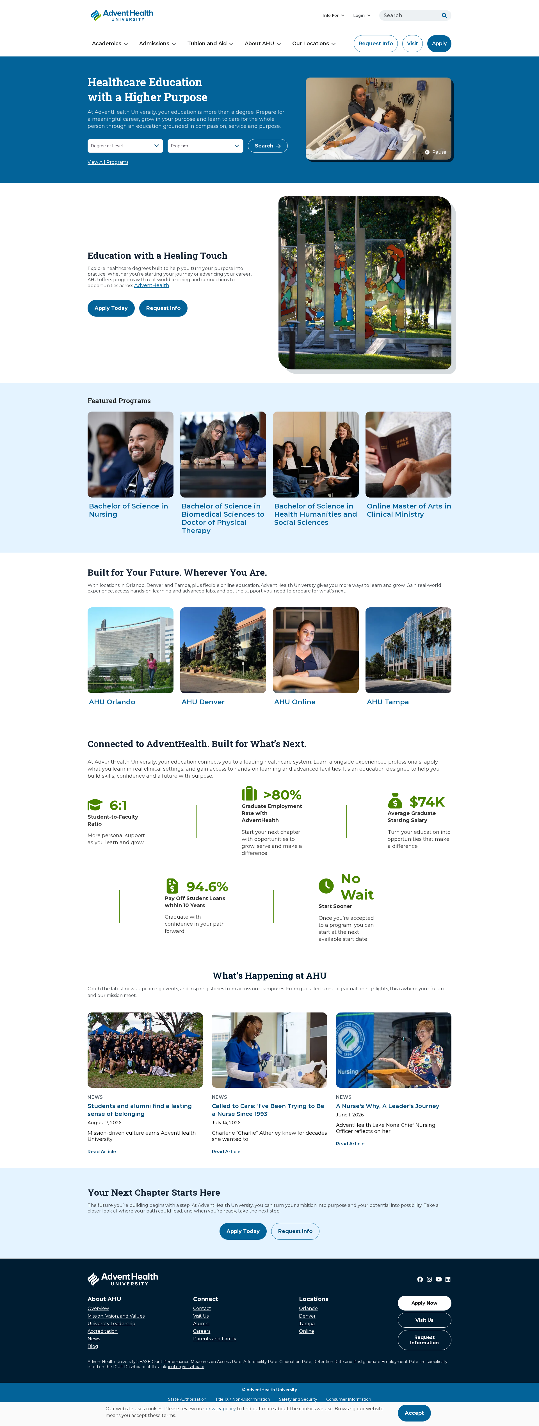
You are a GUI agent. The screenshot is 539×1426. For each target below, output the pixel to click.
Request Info (375, 43)
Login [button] (359, 15)
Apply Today (111, 308)
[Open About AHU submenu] (278, 44)
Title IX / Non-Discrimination (242, 1399)
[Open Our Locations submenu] (333, 44)
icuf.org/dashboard (186, 1366)
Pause (439, 152)
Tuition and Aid (207, 43)
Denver (307, 1316)
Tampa (307, 1323)
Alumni (201, 1323)
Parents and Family (214, 1338)
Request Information (424, 1340)
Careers (201, 1331)
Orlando (308, 1308)
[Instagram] (429, 1279)
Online (306, 1331)
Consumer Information (348, 1399)
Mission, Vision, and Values (116, 1316)
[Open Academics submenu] (125, 44)
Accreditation (103, 1331)
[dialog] (269, 1414)
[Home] (122, 15)
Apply (439, 43)
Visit (412, 43)
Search (264, 146)
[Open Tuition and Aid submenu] (231, 44)
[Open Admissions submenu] (173, 44)
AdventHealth (151, 285)
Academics (106, 43)
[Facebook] (420, 1279)
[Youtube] (438, 1279)
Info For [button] (331, 15)
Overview (98, 1308)
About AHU (259, 43)
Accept (414, 1413)
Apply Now (424, 1303)
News (94, 1338)
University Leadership (111, 1323)
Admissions (154, 43)
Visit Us (201, 1316)
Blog (93, 1346)
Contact (202, 1308)
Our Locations (310, 43)
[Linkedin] (447, 1279)
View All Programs (108, 162)
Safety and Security (298, 1399)
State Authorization (187, 1399)
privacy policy (220, 1408)
